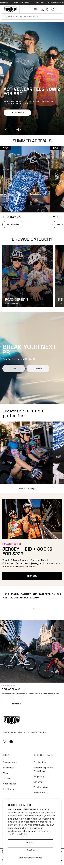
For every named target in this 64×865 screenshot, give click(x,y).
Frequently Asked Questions (43, 769)
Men (7, 304)
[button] (52, 9)
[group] (25, 189)
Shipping (38, 776)
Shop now (32, 576)
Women (14, 304)
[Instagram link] (4, 741)
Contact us (39, 762)
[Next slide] (31, 129)
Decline (30, 850)
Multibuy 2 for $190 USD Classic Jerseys (31, 2)
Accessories (9, 783)
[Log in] (42, 9)
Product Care (40, 787)
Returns (37, 781)
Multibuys (8, 767)
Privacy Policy (20, 834)
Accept (30, 842)
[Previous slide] (6, 129)
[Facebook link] (11, 741)
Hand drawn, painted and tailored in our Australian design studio (32, 595)
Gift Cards (8, 789)
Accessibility (40, 792)
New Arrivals (10, 762)
